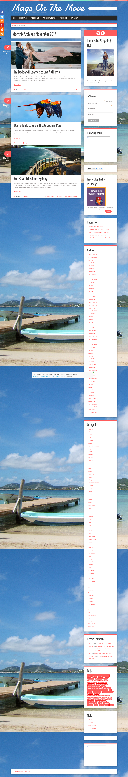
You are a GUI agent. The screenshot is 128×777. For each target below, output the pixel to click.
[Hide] (0, 38)
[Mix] (2, 21)
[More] (2, 34)
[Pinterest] (2, 25)
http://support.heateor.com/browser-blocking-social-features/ (48, 376)
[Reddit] (2, 29)
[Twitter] (2, 17)
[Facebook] (2, 12)
